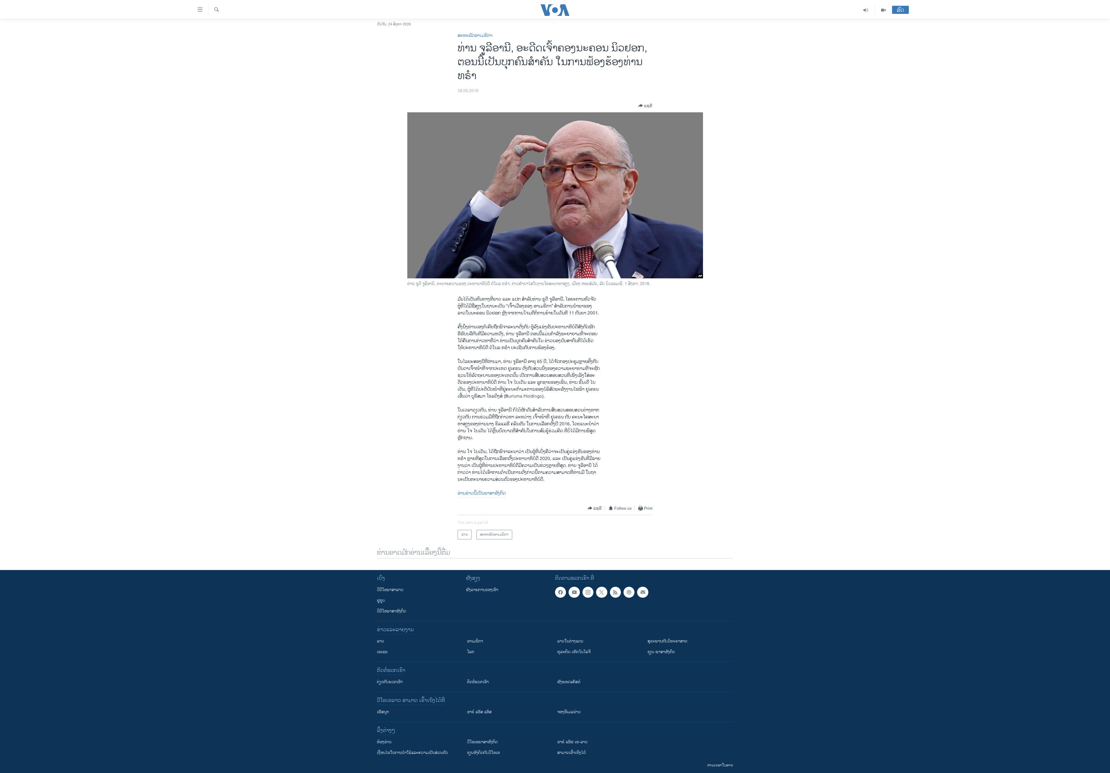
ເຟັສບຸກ (383, 712)
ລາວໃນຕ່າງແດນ (570, 641)
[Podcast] (629, 592)
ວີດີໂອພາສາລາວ (390, 590)
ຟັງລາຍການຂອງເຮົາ (482, 590)
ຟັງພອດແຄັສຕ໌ (568, 682)
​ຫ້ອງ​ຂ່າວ (384, 742)
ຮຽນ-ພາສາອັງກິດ (661, 652)
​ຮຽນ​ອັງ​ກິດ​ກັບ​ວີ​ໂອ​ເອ (483, 753)
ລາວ (380, 641)
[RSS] (615, 592)
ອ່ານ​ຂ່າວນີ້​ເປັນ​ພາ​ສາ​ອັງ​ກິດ (482, 493)
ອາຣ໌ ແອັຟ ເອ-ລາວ (572, 742)
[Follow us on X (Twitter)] (601, 592)
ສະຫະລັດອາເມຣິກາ (475, 36)
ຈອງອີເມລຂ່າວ (569, 712)
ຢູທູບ (381, 600)
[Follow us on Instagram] (587, 592)
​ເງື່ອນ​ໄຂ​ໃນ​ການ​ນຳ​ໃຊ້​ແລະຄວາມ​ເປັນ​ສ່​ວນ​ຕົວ (412, 753)
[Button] (645, 105)
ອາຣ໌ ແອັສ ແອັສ (479, 712)
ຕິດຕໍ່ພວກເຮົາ (478, 682)
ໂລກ (470, 652)
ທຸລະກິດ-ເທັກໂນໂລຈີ (574, 652)
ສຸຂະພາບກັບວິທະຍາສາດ (667, 641)
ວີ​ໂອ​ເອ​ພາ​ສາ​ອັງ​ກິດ (482, 742)
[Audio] (866, 10)
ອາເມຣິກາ (475, 641)
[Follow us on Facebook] (560, 592)
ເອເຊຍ (382, 652)
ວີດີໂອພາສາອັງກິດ (391, 611)
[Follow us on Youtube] (574, 592)
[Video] (883, 10)
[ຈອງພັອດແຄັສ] (642, 592)
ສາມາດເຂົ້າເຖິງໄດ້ (571, 753)
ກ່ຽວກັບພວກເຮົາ (390, 682)
